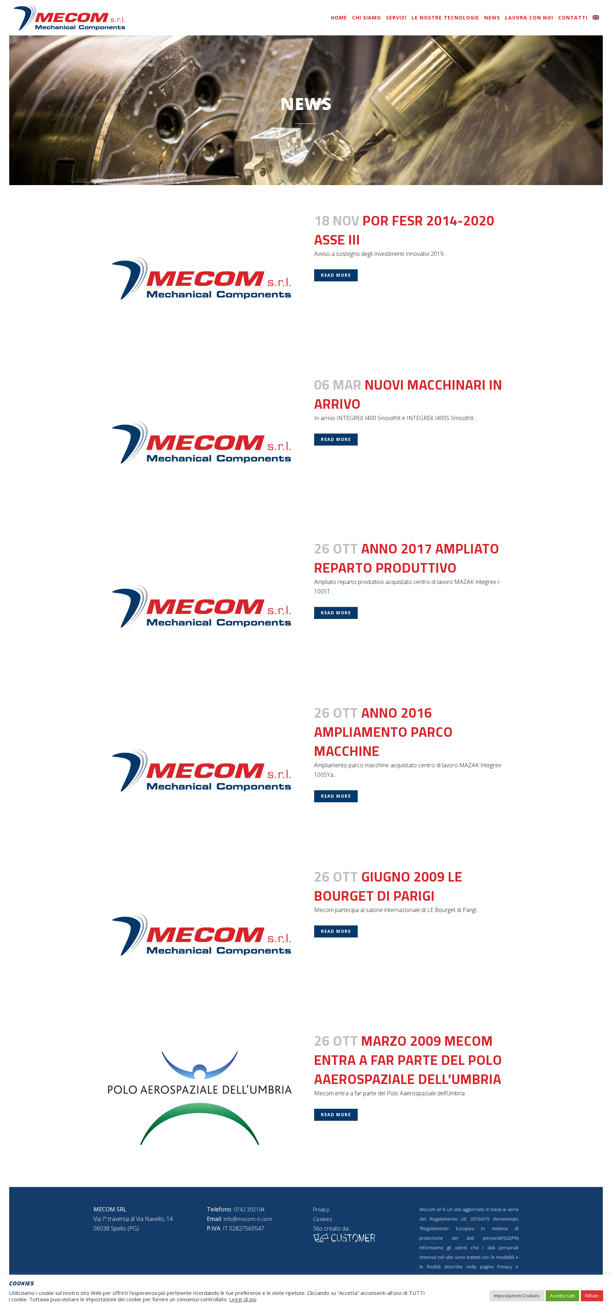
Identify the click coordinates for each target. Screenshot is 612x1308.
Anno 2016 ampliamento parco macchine (383, 732)
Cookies (322, 1219)
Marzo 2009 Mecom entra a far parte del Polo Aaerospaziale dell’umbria (408, 1060)
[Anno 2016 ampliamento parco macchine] (200, 770)
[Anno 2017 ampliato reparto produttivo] (200, 606)
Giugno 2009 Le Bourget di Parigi (388, 886)
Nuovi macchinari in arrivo (408, 394)
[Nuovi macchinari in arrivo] (200, 442)
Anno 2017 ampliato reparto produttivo (406, 558)
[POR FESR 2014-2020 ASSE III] (200, 278)
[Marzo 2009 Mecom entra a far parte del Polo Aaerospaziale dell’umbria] (200, 1098)
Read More (336, 275)
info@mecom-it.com (247, 1219)
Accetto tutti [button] (562, 1295)
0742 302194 (249, 1209)
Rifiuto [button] (592, 1295)
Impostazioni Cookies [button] (517, 1295)
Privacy (321, 1209)
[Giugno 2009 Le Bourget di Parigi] (200, 934)
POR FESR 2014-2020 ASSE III (404, 230)
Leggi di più (242, 1299)
